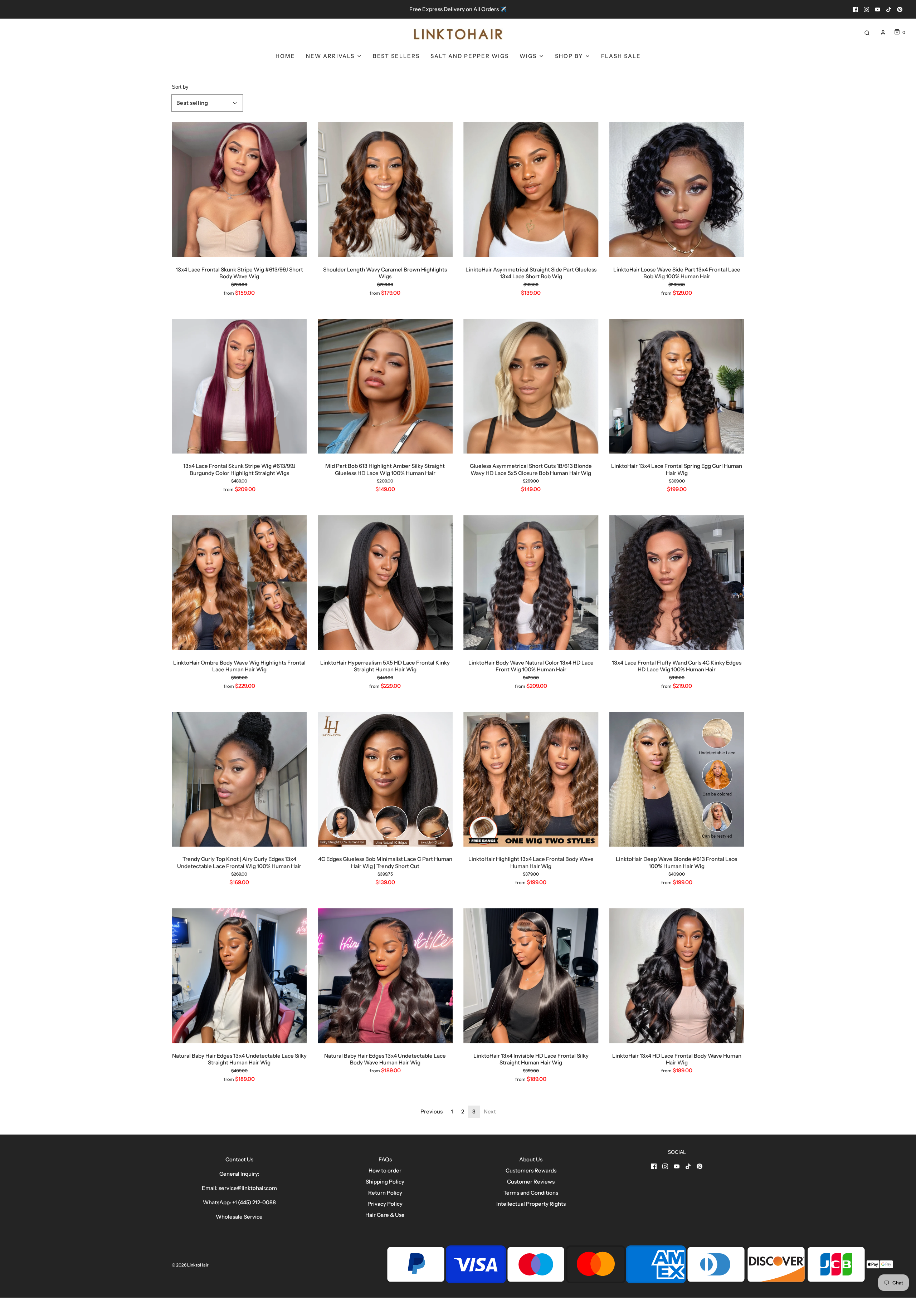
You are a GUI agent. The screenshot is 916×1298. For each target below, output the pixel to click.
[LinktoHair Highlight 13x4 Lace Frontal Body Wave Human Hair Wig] (531, 779)
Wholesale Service (239, 1216)
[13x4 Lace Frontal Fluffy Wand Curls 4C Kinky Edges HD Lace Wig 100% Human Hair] (677, 582)
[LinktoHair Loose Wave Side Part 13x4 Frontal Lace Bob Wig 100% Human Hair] (677, 189)
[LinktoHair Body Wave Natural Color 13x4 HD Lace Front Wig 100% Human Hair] (531, 582)
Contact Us (239, 1159)
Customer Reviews (531, 1181)
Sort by (180, 86)
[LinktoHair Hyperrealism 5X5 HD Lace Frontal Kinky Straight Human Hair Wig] (385, 582)
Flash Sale (621, 56)
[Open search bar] (867, 32)
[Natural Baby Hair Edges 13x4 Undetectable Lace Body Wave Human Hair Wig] (385, 975)
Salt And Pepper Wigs (469, 56)
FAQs (385, 1159)
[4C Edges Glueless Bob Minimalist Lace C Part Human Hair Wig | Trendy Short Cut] (385, 779)
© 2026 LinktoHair (190, 1265)
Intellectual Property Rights (531, 1203)
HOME (285, 56)
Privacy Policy (385, 1203)
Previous (431, 1111)
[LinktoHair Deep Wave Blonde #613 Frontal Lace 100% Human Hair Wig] (677, 779)
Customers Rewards (531, 1170)
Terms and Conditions (530, 1192)
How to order (385, 1170)
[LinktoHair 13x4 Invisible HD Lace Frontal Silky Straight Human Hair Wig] (531, 975)
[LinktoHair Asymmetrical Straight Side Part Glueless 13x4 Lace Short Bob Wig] (531, 189)
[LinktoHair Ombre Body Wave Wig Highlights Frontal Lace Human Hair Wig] (239, 582)
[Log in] (883, 32)
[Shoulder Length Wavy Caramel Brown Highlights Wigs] (385, 189)
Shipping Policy (385, 1181)
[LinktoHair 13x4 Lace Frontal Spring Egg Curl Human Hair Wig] (677, 386)
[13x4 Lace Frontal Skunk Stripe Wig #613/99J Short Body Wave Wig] (239, 189)
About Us (530, 1159)
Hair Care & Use (385, 1214)
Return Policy (385, 1192)
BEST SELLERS (396, 56)
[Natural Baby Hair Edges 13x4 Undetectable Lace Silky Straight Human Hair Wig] (239, 975)
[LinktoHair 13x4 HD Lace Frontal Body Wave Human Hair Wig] (677, 975)
